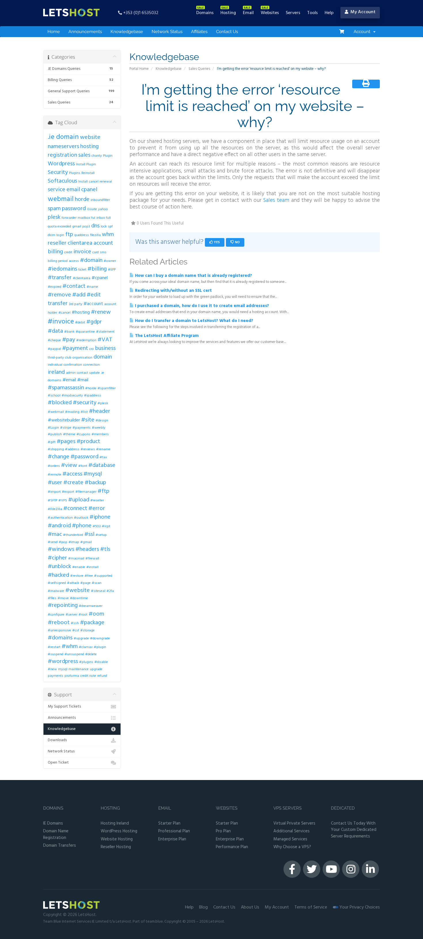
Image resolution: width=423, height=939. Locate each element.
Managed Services (290, 839)
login (60, 235)
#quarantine (85, 332)
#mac (55, 534)
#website (77, 590)
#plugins (86, 662)
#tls (105, 549)
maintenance (78, 669)
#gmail (86, 542)
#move (63, 598)
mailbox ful (86, 218)
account (103, 243)
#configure (56, 615)
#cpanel (100, 278)
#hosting (81, 312)
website (90, 137)
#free (89, 576)
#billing (97, 269)
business (105, 348)
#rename (103, 449)
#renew (101, 312)
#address (72, 449)
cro (91, 349)
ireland (56, 372)
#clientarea (81, 278)
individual (55, 365)
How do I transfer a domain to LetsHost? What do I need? (193, 320)
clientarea (80, 243)
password (74, 208)
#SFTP (52, 500)
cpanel (89, 189)
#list (84, 412)
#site (87, 420)
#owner (110, 261)
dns (95, 226)
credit (68, 252)
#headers (87, 549)
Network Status (167, 31)
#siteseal (98, 591)
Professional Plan (174, 831)
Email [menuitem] (248, 13)
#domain (91, 260)
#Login (53, 428)
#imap (73, 542)
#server (71, 615)
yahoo (103, 209)
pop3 (86, 226)
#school (54, 395)
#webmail (56, 412)
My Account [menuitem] (362, 12)
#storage (87, 630)
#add (78, 295)
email (73, 189)
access (74, 261)
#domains (60, 638)
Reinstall (88, 173)
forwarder (69, 218)
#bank (69, 332)
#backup (95, 482)
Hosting (110, 808)
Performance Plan (232, 847)
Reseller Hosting (116, 847)
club (68, 358)
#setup (101, 535)
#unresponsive (59, 630)
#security (84, 402)
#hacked (58, 575)
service (56, 189)
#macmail (76, 559)
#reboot (59, 622)
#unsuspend (74, 654)
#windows (61, 549)
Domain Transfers (59, 845)
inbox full (103, 218)
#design (102, 420)
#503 (97, 526)
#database (101, 465)
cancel (93, 182)
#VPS (62, 500)
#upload (78, 500)
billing (55, 251)
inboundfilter (100, 200)
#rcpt (106, 526)
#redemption (86, 340)
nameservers (63, 146)
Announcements (85, 31)
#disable (101, 662)
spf (110, 226)
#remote (54, 475)
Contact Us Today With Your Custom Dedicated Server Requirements (353, 830)
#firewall (92, 559)
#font (82, 466)
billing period (58, 261)
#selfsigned (57, 583)
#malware (56, 591)
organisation (82, 358)
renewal (106, 182)
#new (52, 669)
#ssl (89, 534)
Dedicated (343, 808)
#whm (70, 646)
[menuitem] (341, 31)
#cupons (83, 434)
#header (99, 411)
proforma (71, 676)
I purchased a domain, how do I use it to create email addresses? (201, 305)
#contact (73, 286)
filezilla (95, 235)
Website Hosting (117, 839)
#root (83, 615)
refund (102, 676)
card (95, 252)
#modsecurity (72, 395)
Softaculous (62, 181)
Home (53, 31)
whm (108, 234)
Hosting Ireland (115, 823)
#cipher (57, 558)
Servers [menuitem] (293, 13)
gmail (76, 226)
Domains (53, 808)
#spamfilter (107, 388)
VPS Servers (287, 808)
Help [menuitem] (329, 13)
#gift (52, 442)
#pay (68, 339)
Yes (216, 242)
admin (71, 373)
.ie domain (63, 137)
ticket (82, 270)
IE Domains (53, 823)
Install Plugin (86, 164)
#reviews (88, 449)
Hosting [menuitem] (228, 13)
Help (189, 907)
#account (93, 304)
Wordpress (61, 163)
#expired (54, 287)
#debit (80, 322)
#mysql (92, 474)
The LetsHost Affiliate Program (166, 335)
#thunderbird (73, 535)
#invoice (61, 321)
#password (84, 456)
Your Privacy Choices (359, 907)
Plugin (108, 156)
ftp (69, 234)
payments (55, 676)
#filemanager (85, 492)
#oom (96, 614)
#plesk (103, 403)
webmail (61, 199)
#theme (69, 434)
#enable (78, 567)
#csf (75, 630)
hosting (89, 146)
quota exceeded (59, 226)
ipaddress (81, 235)
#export (68, 492)
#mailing (72, 412)
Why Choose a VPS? (292, 847)
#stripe (65, 428)
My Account (277, 907)
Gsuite (92, 209)
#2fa (110, 591)
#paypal (54, 349)
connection (91, 365)
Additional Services (291, 831)
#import (54, 492)
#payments (82, 428)
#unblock (59, 566)
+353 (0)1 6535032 (140, 12)
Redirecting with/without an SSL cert (173, 290)
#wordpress (63, 661)
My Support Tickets (64, 707)
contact (82, 373)
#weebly (98, 428)
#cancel (64, 313)
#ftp (103, 491)
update (94, 373)
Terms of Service (310, 907)
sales (84, 155)
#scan (97, 583)
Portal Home (139, 69)
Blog (203, 907)
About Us (250, 907)
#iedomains (62, 269)
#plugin (100, 647)
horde (82, 199)
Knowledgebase (126, 31)
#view (69, 465)
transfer (58, 303)
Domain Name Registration (55, 834)
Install (83, 182)
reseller (57, 243)
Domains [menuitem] (205, 13)
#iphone (99, 517)
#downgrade (100, 638)
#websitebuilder (64, 420)
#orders (54, 466)
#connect (75, 508)
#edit (94, 295)
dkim (51, 235)
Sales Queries (199, 69)
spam (54, 208)
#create (73, 482)
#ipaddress (92, 395)
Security (58, 172)
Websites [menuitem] (270, 13)
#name (92, 287)
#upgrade (81, 638)
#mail (82, 380)
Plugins (74, 173)
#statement (105, 332)
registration (62, 155)
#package (92, 622)
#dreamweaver (90, 606)
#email (69, 380)
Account (363, 31)
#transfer (60, 277)
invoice (82, 251)
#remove (59, 295)
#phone (82, 525)
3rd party (75, 304)
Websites (226, 808)
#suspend (55, 654)
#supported (103, 576)
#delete (91, 654)
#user (55, 482)
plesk (54, 217)
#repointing (63, 605)
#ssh (75, 623)
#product (88, 441)
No (237, 242)
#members (100, 434)
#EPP (112, 270)
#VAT (105, 339)
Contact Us (227, 31)
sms (103, 252)
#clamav (86, 647)
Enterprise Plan (172, 839)
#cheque (54, 340)
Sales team (276, 200)
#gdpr (94, 322)
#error (96, 508)
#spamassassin (66, 387)
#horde (90, 388)
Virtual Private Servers (294, 823)
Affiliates (199, 31)
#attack (73, 583)
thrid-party (56, 358)
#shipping (56, 449)
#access (72, 474)
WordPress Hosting (119, 831)
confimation (73, 365)
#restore (76, 576)
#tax (103, 457)
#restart (54, 647)
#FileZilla (55, 509)
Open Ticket (58, 763)
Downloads (57, 740)
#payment (75, 348)
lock (104, 226)
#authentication (60, 518)
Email (164, 808)
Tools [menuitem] (312, 13)
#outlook (81, 518)
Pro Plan (223, 831)
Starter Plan (169, 823)
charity (97, 156)
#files (52, 598)
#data (55, 331)
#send (53, 542)
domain (103, 357)
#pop (63, 542)
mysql (62, 669)
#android (59, 525)
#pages (66, 441)
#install (92, 567)
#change (58, 456)
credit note (88, 676)
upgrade (96, 669)
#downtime (79, 598)
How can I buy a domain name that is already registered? (193, 275)
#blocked (60, 402)
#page (85, 583)
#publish (55, 434)
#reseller (97, 500)
